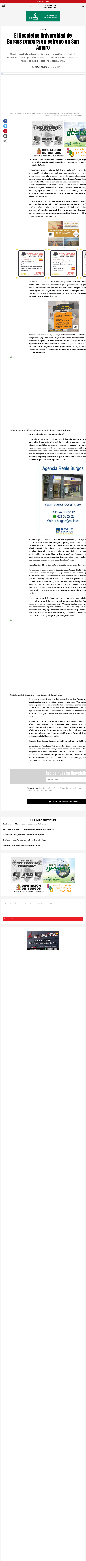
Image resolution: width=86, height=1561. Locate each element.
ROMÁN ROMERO (41, 67)
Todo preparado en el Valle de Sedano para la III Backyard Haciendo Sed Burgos (28, 829)
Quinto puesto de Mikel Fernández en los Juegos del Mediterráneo (25, 824)
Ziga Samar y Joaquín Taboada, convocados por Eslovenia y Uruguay (25, 840)
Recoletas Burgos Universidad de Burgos (41, 791)
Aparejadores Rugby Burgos (49, 788)
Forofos (47, 2)
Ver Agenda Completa (11, 919)
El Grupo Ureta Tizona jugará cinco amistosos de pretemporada (23, 835)
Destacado (64, 788)
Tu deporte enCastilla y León (50, 6)
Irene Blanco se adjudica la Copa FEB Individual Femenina (21, 845)
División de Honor (74, 788)
